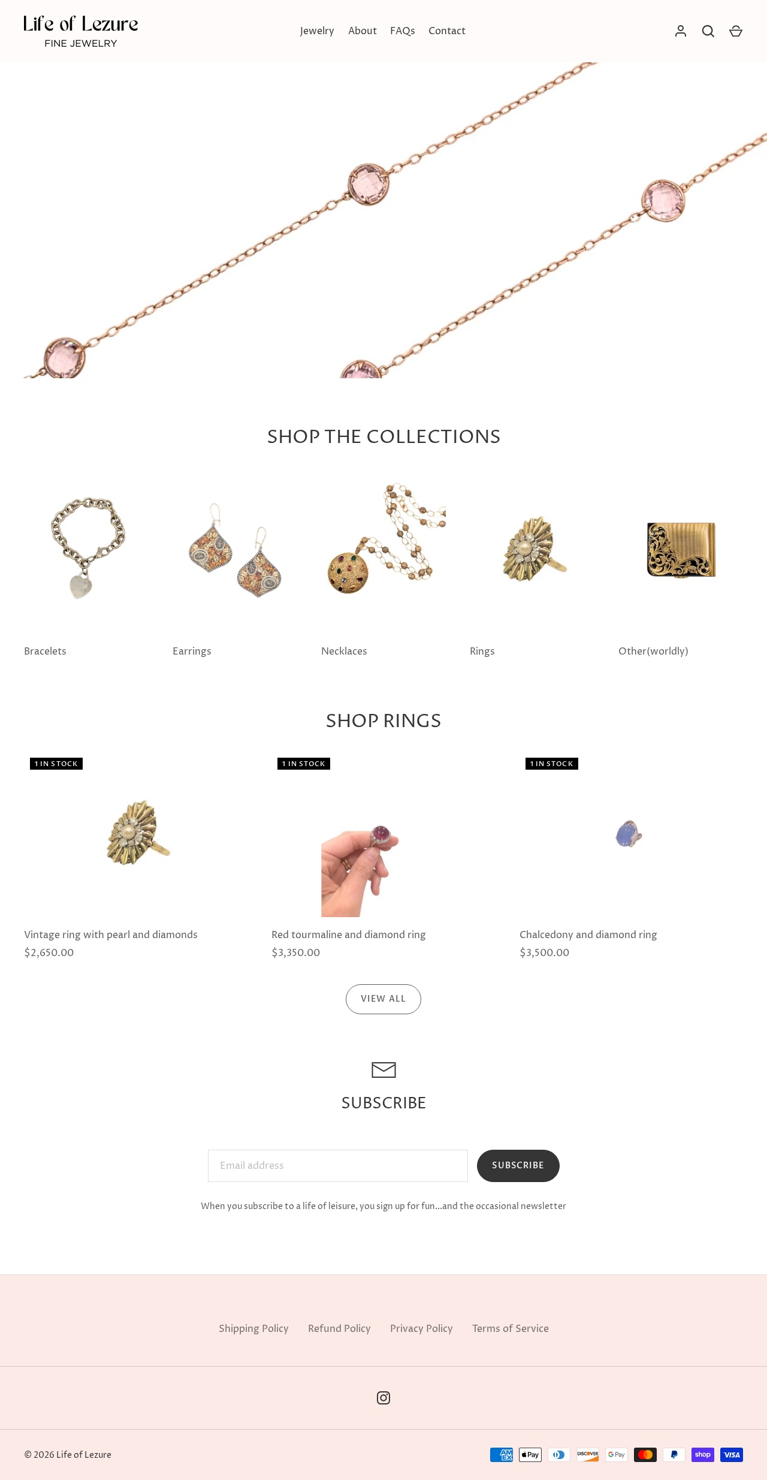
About (362, 31)
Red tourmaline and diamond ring (348, 935)
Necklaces (344, 651)
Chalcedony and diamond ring (588, 935)
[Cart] (736, 31)
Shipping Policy (254, 1329)
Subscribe (518, 1165)
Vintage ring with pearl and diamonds (111, 935)
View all (383, 999)
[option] (383, 189)
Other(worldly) (653, 651)
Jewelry (317, 31)
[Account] (681, 31)
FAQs (402, 31)
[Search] (708, 31)
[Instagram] (383, 1398)
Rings (482, 651)
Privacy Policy (421, 1329)
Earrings (192, 651)
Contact (447, 31)
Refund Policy (339, 1329)
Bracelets (45, 651)
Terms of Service (510, 1329)
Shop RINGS (383, 721)
